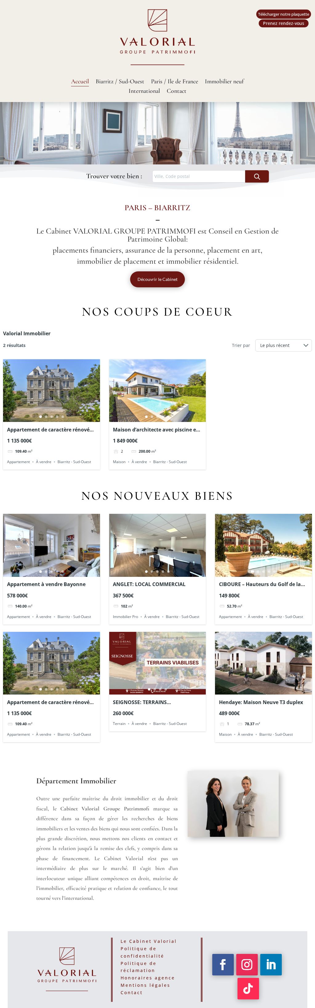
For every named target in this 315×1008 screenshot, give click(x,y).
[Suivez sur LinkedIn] (271, 964)
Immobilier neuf (224, 82)
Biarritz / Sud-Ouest (120, 82)
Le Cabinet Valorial (149, 941)
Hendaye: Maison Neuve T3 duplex (261, 702)
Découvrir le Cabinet (157, 279)
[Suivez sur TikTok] (248, 988)
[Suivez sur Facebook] (223, 964)
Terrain (119, 723)
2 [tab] (46, 416)
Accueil (80, 82)
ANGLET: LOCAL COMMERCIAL (149, 584)
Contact (176, 92)
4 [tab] (57, 416)
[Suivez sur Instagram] (247, 964)
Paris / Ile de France (174, 82)
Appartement (18, 461)
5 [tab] (62, 416)
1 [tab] (40, 416)
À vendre (43, 461)
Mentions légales (145, 985)
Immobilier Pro (125, 616)
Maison (119, 461)
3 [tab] (51, 416)
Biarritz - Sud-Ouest (74, 461)
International (144, 92)
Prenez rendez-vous (283, 23)
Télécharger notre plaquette (283, 14)
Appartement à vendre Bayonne (46, 584)
